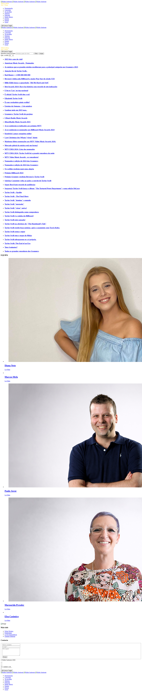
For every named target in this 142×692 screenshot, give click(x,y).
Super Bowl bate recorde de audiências (20, 185)
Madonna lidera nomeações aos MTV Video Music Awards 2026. (30, 141)
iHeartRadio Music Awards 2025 (18, 122)
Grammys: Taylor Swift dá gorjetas (19, 114)
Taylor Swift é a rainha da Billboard (19, 216)
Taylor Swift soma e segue (15, 232)
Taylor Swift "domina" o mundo (18, 200)
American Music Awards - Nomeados (19, 63)
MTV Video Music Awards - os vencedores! (22, 157)
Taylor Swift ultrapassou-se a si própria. (20, 239)
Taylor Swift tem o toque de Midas (18, 236)
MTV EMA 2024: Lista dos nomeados (20, 149)
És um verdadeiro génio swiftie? (17, 102)
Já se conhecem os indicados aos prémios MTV (23, 126)
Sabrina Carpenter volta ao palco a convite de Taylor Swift (28, 181)
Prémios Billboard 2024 (14, 173)
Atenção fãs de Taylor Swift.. (16, 71)
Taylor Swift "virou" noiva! (16, 208)
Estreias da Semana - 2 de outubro (18, 106)
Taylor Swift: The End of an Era (17, 243)
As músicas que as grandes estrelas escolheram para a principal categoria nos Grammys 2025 (41, 67)
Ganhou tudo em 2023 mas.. (16, 110)
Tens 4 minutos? (11, 247)
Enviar (5, 657)
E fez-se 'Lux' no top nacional (16, 90)
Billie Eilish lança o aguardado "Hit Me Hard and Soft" (27, 83)
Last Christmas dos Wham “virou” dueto (21, 138)
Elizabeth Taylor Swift (13, 98)
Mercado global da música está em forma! (21, 145)
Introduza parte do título (8, 53)
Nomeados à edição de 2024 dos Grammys (21, 161)
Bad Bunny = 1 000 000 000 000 (17, 75)
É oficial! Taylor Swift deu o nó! (17, 94)
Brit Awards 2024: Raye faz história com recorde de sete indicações (31, 87)
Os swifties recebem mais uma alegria (19, 169)
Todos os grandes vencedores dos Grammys (22, 251)
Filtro (36, 53)
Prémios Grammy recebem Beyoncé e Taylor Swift (24, 177)
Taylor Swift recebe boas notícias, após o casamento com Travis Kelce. (32, 228)
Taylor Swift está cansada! (15, 220)
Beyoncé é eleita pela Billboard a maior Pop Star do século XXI (30, 79)
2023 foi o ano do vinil (13, 59)
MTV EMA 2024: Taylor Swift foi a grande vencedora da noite (29, 153)
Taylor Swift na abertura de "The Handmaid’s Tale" (25, 224)
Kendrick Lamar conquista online (18, 134)
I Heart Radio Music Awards (16, 118)
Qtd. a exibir (5, 55)
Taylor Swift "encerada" (14, 204)
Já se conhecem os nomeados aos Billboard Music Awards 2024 (29, 130)
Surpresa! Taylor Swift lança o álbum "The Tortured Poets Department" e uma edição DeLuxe (42, 188)
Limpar (41, 53)
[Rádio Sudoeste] (23, 1)
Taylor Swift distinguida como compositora (22, 212)
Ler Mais (7, 369)
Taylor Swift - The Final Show (17, 196)
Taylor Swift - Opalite (13, 192)
